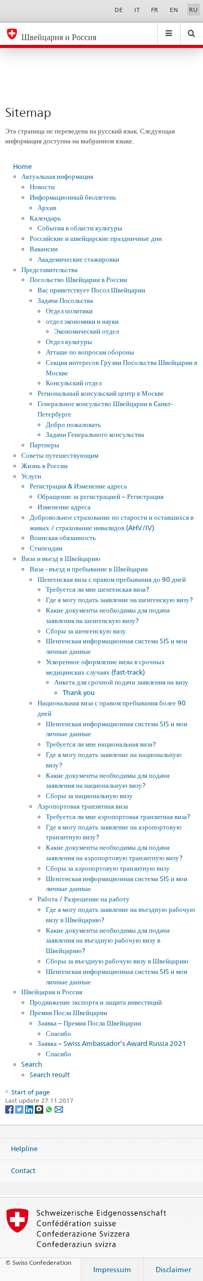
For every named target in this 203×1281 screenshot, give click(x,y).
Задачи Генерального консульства (95, 434)
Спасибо (58, 1033)
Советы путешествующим (59, 455)
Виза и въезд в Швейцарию (60, 558)
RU (193, 10)
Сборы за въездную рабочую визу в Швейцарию (117, 961)
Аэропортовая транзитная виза (82, 806)
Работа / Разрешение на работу (83, 899)
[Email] (59, 1109)
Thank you (78, 692)
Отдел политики (69, 311)
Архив (46, 207)
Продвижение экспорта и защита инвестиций (96, 1002)
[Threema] (40, 1109)
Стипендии (46, 548)
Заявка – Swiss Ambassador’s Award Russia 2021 (111, 1043)
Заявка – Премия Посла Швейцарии (89, 1023)
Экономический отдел (86, 331)
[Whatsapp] (50, 1109)
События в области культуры (79, 228)
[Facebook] (10, 1109)
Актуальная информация (57, 176)
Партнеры (44, 445)
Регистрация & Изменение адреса (78, 486)
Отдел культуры (69, 341)
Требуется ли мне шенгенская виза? (97, 589)
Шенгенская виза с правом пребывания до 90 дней (111, 579)
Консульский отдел (74, 383)
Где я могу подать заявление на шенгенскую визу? (119, 599)
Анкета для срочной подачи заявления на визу (121, 682)
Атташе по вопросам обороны (90, 352)
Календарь (45, 218)
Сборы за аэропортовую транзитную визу (108, 868)
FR (154, 10)
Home (22, 166)
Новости (42, 186)
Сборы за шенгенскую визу (86, 631)
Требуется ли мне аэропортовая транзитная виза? (118, 816)
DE (119, 10)
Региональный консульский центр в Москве (100, 393)
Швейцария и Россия (51, 991)
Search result (50, 1074)
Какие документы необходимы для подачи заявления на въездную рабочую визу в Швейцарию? (108, 940)
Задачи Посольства (65, 300)
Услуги (31, 476)
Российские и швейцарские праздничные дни (96, 238)
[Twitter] (20, 1109)
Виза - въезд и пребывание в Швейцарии (89, 569)
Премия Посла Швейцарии (68, 1012)
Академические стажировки (78, 259)
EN (174, 10)
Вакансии (44, 249)
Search (31, 1064)
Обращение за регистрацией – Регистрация (100, 496)
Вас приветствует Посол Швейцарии (91, 290)
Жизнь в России (44, 465)
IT (137, 10)
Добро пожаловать (73, 424)
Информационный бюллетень (73, 197)
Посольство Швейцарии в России (78, 279)
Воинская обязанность (63, 537)
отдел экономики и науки (82, 321)
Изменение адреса (64, 507)
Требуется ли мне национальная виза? (101, 744)
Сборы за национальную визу (89, 795)
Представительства (49, 269)
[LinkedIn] (30, 1109)
